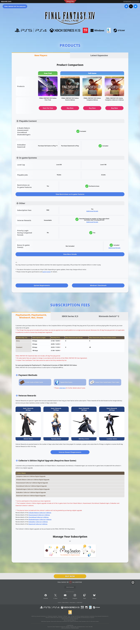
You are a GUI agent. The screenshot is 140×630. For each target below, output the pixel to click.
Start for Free (48, 108)
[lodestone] (70, 582)
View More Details (70, 254)
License (59, 602)
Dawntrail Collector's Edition (38, 524)
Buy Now (70, 108)
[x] (131, 6)
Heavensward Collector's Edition (39, 515)
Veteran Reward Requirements (70, 452)
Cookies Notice (79, 602)
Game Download (70, 587)
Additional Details (92, 211)
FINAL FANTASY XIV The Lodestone (15, 6)
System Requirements (42, 285)
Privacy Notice (72, 602)
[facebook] (126, 6)
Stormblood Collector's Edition (39, 517)
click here (62, 388)
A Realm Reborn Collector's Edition (40, 513)
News (56, 598)
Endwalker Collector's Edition (38, 522)
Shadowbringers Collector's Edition (40, 519)
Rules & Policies (65, 602)
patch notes (47, 272)
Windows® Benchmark (98, 285)
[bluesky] (135, 6)
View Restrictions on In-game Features (70, 194)
